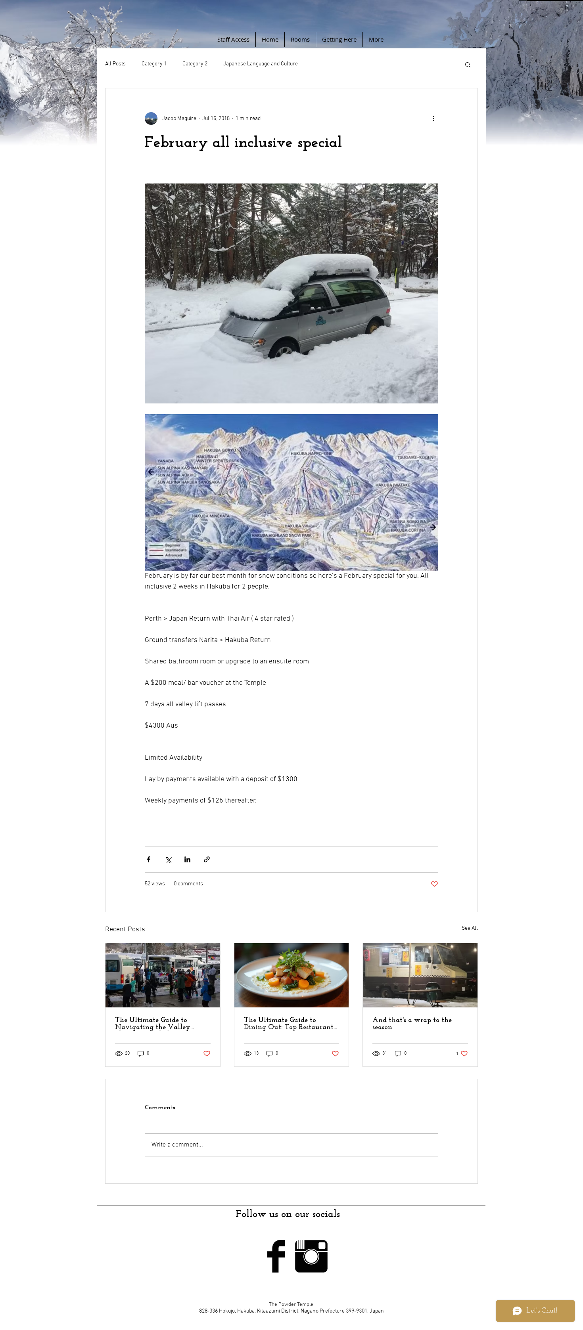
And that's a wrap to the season (412, 1024)
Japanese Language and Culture (260, 64)
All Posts (115, 64)
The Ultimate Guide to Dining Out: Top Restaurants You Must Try (290, 1024)
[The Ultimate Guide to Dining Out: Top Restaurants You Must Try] (291, 975)
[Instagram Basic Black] (311, 1256)
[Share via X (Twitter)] (168, 859)
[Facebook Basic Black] (276, 1256)
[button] (468, 64)
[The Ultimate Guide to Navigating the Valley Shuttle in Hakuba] (162, 975)
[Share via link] (207, 859)
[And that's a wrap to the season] (420, 975)
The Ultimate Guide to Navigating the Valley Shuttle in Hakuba (152, 1024)
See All (470, 928)
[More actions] (433, 118)
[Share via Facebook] (148, 859)
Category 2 (194, 64)
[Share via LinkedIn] (187, 859)
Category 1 (154, 64)
